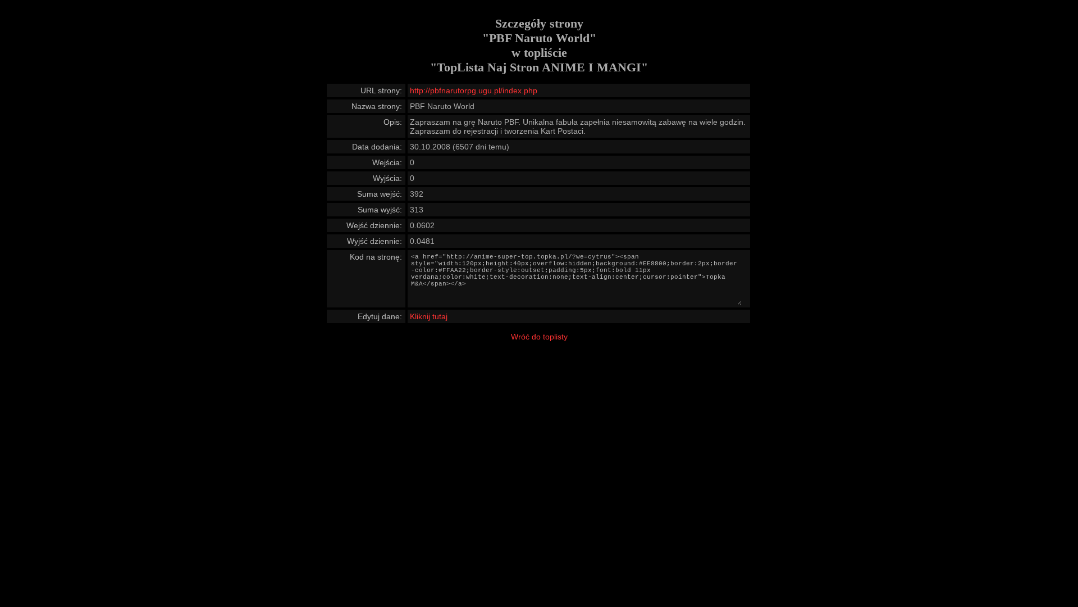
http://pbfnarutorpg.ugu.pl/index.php (473, 90)
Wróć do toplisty (539, 336)
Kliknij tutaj (428, 316)
